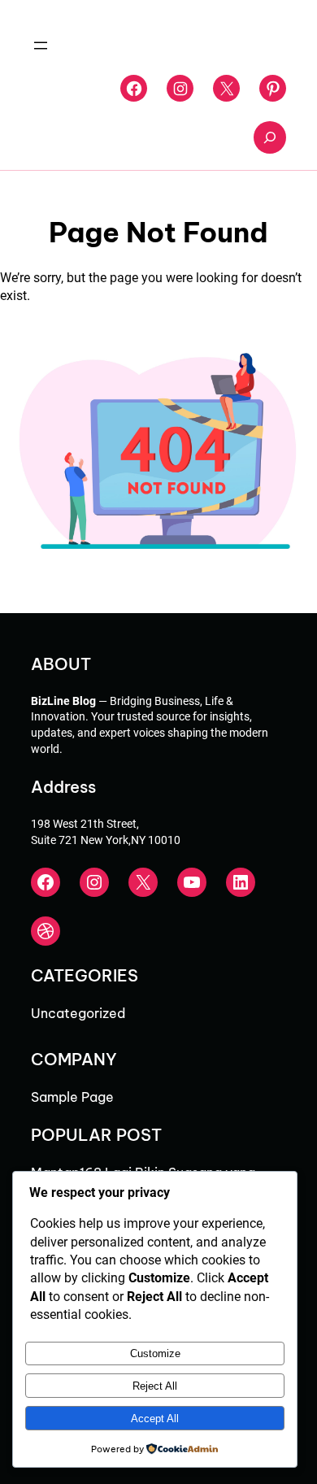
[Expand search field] (270, 137)
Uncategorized (78, 1013)
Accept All (155, 1418)
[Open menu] (40, 45)
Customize (155, 1353)
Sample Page (72, 1097)
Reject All (154, 1386)
